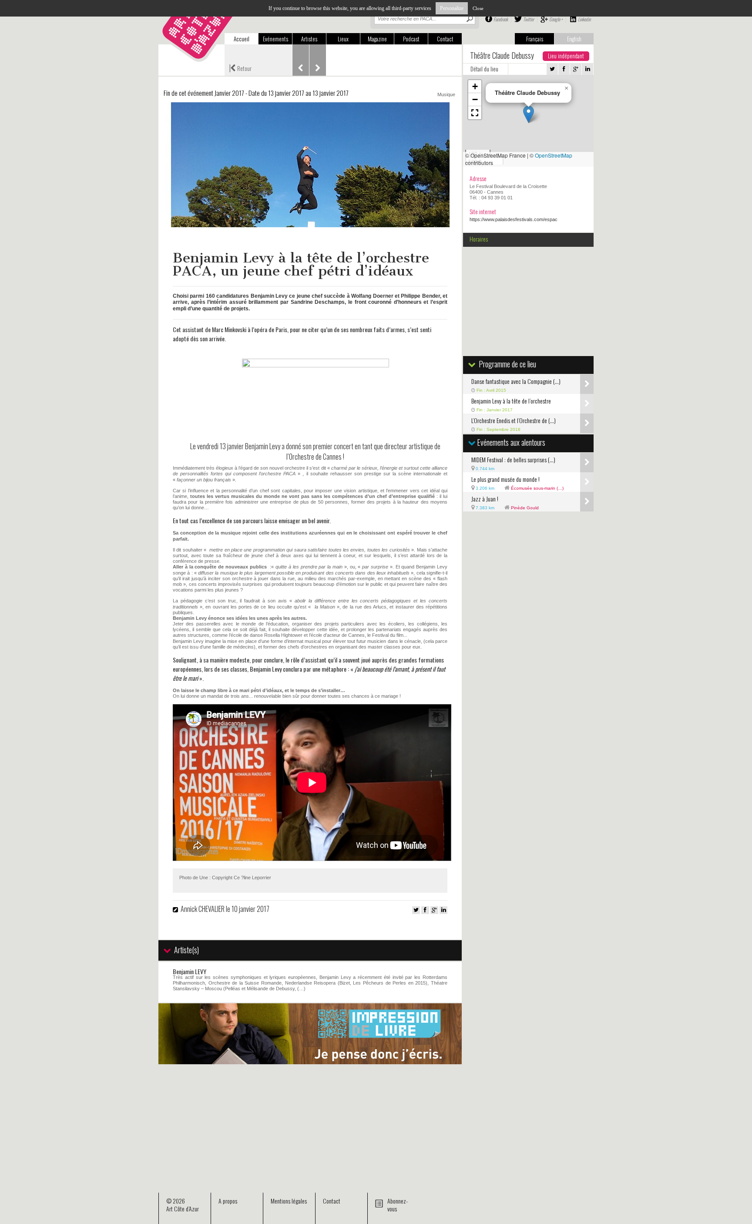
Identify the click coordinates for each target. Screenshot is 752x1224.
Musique (446, 94)
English (574, 38)
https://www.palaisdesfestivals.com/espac (513, 219)
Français (534, 38)
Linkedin (584, 19)
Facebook (501, 19)
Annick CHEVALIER (203, 909)
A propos (227, 1200)
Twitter (528, 19)
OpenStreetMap (553, 155)
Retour (240, 67)
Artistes (309, 38)
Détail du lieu (484, 68)
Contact (445, 38)
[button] (528, 114)
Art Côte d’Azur (182, 1208)
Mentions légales (289, 1200)
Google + (556, 19)
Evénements (275, 38)
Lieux (343, 38)
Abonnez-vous (397, 1204)
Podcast (411, 38)
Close (478, 8)
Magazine (377, 38)
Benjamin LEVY (189, 971)
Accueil (241, 38)
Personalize (451, 8)
